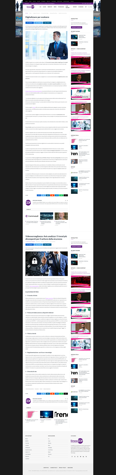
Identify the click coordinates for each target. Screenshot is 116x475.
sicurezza (37, 388)
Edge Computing (49, 298)
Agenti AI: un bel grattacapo (83, 189)
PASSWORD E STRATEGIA (83, 261)
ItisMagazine (27, 447)
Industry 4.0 (27, 452)
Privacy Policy (62, 467)
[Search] (90, 7)
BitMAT (26, 1)
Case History (68, 7)
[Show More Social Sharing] (53, 23)
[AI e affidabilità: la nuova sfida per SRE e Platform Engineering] (74, 172)
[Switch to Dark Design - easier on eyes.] (89, 6)
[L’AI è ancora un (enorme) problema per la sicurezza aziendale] (74, 161)
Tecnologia (61, 6)
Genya (34, 107)
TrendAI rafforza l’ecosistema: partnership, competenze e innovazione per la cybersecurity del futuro (80, 54)
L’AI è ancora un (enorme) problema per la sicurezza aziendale (83, 160)
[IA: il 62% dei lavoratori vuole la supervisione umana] (74, 185)
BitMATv (30, 1)
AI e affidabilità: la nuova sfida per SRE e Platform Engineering (84, 171)
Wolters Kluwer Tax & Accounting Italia (33, 91)
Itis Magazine (43, 1)
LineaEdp (27, 445)
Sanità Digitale (54, 1)
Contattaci (72, 1)
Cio (40, 6)
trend (41, 388)
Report (75, 6)
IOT (86, 6)
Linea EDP (38, 1)
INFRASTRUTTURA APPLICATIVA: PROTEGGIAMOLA (82, 36)
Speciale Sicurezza (28, 449)
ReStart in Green (59, 1)
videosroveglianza (47, 388)
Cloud (44, 6)
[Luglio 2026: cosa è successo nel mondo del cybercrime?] (74, 141)
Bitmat (26, 438)
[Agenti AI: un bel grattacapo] (74, 191)
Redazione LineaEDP (31, 19)
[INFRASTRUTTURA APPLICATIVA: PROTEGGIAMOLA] (74, 37)
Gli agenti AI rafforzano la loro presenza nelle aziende (84, 178)
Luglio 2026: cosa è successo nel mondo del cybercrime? (84, 140)
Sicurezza (80, 6)
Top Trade (34, 1)
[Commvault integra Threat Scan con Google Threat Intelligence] (32, 216)
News (55, 6)
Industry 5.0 (48, 1)
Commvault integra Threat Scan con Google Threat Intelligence (42, 3)
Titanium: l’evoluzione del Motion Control (79, 101)
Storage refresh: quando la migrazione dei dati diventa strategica (46, 222)
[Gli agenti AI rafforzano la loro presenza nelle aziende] (74, 179)
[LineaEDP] (31, 7)
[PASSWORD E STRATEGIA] (74, 43)
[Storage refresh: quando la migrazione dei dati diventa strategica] (46, 216)
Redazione (27, 456)
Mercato (50, 6)
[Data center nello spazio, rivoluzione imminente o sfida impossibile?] (61, 216)
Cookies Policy (54, 467)
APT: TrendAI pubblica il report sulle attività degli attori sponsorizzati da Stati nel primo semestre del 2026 (84, 153)
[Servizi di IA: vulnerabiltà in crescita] (74, 147)
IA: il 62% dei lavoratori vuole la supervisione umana (84, 184)
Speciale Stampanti (66, 1)
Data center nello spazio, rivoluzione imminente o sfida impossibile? (61, 222)
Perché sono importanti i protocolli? (78, 86)
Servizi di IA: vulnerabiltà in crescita (83, 146)
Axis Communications (34, 286)
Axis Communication (30, 388)
